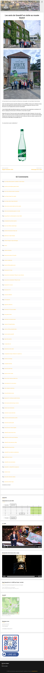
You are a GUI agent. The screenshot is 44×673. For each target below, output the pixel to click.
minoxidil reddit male (8, 368)
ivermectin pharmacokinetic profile (10, 417)
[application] (22, 537)
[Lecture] (4, 546)
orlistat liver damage (8, 358)
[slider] (21, 576)
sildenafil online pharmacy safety (10, 442)
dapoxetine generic (8, 339)
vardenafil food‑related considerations (11, 452)
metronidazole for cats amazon (10, 383)
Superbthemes (34, 671)
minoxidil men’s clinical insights (10, 427)
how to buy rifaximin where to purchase (11, 191)
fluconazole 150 (7, 289)
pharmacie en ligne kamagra (9, 235)
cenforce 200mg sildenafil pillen (10, 329)
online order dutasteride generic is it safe (12, 211)
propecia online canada (8, 373)
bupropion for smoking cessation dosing (12, 398)
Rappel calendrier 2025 (7, 169)
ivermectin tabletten (8, 294)
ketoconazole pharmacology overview (11, 403)
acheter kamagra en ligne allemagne (11, 240)
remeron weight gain (8, 260)
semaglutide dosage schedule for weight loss (13, 353)
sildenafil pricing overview (9, 447)
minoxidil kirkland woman (9, 393)
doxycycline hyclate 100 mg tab (10, 255)
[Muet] (39, 546)
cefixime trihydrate (7, 250)
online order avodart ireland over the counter (12, 206)
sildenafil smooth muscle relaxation (11, 437)
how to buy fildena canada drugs (10, 225)
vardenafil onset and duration (9, 462)
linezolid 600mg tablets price (9, 265)
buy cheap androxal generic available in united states (14, 181)
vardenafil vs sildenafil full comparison (11, 466)
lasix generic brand (8, 314)
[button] (22, 537)
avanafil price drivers (8, 457)
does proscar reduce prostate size (10, 378)
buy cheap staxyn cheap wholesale (10, 201)
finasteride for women (8, 284)
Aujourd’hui (13, 505)
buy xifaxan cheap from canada (10, 196)
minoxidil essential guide (9, 422)
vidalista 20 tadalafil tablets (9, 324)
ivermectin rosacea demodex (9, 412)
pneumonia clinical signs (9, 481)
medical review (7, 471)
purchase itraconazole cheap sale (10, 230)
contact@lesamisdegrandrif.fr (7, 628)
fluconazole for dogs (8, 270)
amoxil (5, 245)
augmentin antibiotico (8, 304)
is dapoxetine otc (7, 343)
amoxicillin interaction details (9, 476)
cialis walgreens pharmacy (9, 388)
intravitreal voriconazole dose (10, 319)
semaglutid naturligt (8, 363)
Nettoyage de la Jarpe (36, 169)
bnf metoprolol (7, 299)
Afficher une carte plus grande (6, 615)
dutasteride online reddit (9, 348)
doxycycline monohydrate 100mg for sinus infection (14, 275)
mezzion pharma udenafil (9, 334)
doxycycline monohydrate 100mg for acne (12, 279)
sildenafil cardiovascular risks (10, 432)
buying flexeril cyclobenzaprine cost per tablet (13, 216)
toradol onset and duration (9, 407)
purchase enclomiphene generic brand (11, 186)
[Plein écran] (41, 546)
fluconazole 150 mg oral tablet (10, 309)
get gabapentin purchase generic (10, 220)
